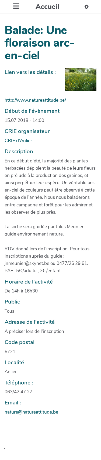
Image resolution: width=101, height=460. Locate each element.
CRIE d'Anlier (18, 141)
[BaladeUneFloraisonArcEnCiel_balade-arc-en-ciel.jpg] (78, 82)
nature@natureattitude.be (31, 412)
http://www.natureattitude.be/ (35, 100)
